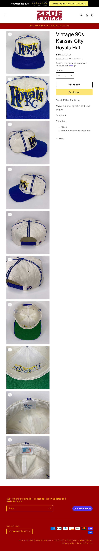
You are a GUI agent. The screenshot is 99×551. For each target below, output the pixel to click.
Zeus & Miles (30, 540)
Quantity (59, 70)
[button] (5, 15)
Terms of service (86, 540)
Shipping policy (68, 543)
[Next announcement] (94, 26)
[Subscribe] (50, 508)
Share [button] (61, 138)
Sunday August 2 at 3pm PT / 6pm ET (68, 4)
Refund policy (59, 540)
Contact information (85, 543)
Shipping (59, 58)
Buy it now (74, 92)
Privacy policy (72, 540)
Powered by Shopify (43, 540)
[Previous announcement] (5, 26)
